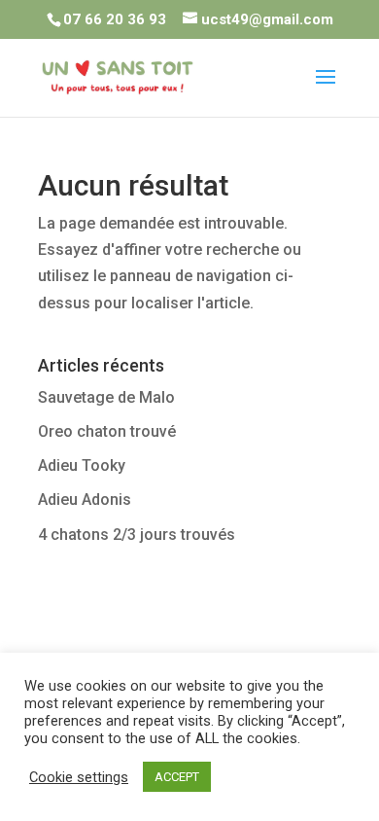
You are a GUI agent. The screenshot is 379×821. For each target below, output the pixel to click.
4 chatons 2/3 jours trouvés (136, 534)
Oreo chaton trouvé (107, 431)
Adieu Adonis (84, 499)
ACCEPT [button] (177, 776)
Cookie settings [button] (78, 777)
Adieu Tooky (81, 465)
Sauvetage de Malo (106, 397)
